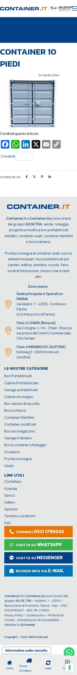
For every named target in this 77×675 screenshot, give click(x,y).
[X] (34, 176)
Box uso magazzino (19, 431)
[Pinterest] (42, 176)
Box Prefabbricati (18, 376)
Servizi (9, 495)
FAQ (7, 523)
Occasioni (12, 452)
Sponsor (11, 509)
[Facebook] (26, 176)
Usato (9, 465)
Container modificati (20, 424)
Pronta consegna (18, 458)
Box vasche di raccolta (21, 403)
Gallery (9, 502)
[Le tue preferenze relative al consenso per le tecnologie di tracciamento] (69, 667)
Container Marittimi (19, 417)
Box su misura (15, 410)
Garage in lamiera (17, 438)
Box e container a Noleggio (25, 445)
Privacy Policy (13, 615)
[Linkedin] (49, 176)
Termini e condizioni (19, 516)
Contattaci (12, 481)
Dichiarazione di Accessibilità (38, 620)
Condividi (8, 156)
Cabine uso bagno (18, 396)
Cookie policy (35, 615)
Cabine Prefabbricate (21, 383)
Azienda (10, 488)
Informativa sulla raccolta (26, 650)
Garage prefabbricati (21, 389)
